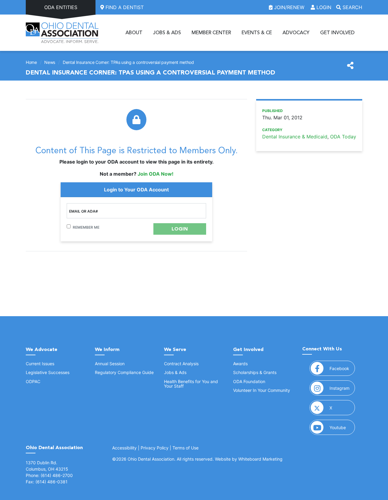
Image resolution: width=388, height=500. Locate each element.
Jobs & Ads (167, 33)
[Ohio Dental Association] (62, 33)
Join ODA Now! (155, 174)
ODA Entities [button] (60, 7)
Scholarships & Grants (254, 372)
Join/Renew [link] (289, 7)
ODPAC (33, 381)
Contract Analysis (181, 363)
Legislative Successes (47, 372)
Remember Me (86, 227)
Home (31, 62)
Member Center (211, 33)
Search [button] (351, 7)
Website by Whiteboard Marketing (249, 459)
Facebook (342, 368)
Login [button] (323, 7)
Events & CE (257, 33)
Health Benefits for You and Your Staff (191, 384)
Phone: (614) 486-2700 (49, 475)
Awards (240, 363)
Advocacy (296, 33)
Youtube (342, 427)
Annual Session (110, 363)
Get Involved (337, 33)
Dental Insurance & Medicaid (294, 137)
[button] (179, 229)
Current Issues (40, 363)
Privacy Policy (155, 447)
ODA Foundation (249, 381)
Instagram (342, 388)
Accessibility (124, 447)
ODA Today (343, 137)
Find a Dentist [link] (124, 7)
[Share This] (350, 65)
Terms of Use (185, 447)
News (49, 62)
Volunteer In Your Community (261, 390)
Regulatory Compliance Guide (124, 372)
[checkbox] (69, 226)
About (133, 33)
